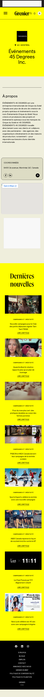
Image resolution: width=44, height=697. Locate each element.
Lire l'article (23, 333)
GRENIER (22, 682)
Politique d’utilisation (22, 677)
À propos (22, 652)
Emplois (22, 659)
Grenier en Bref (22, 670)
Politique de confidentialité (22, 673)
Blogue (22, 656)
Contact (22, 663)
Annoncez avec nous (22, 666)
